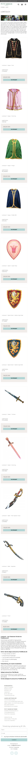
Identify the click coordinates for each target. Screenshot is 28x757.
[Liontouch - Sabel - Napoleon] (14, 552)
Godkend (14, 739)
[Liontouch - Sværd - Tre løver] (14, 400)
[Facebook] (12, 753)
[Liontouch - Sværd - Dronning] (14, 450)
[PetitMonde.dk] (6, 4)
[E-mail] (14, 733)
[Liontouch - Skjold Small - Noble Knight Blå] (14, 350)
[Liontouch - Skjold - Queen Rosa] (14, 251)
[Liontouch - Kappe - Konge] (14, 151)
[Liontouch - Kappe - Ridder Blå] (14, 200)
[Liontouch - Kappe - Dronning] (14, 101)
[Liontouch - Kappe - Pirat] (14, 51)
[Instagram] (16, 753)
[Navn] (14, 729)
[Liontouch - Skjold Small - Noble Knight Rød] (14, 300)
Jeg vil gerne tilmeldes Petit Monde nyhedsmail (15, 736)
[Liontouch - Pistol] (14, 601)
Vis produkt (14, 79)
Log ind (25, 1)
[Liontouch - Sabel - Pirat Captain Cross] (14, 501)
